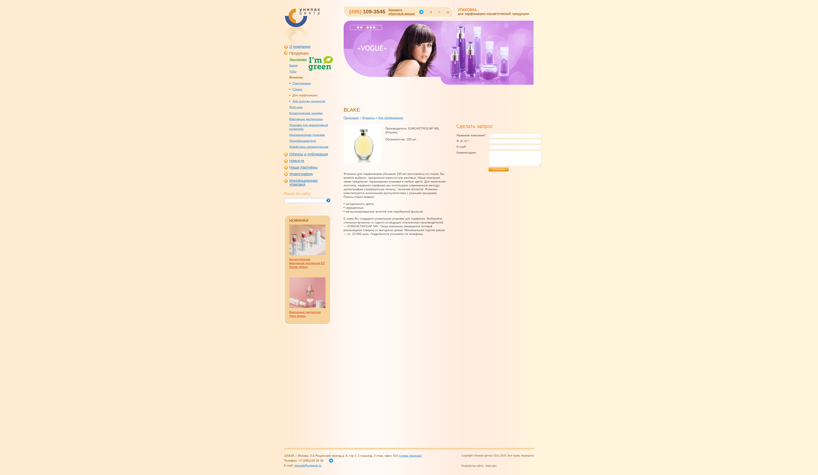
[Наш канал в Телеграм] (421, 12)
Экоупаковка (298, 59)
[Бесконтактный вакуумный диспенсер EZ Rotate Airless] (307, 254)
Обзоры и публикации (308, 154)
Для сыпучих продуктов (308, 101)
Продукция (299, 53)
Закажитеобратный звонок (401, 11)
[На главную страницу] (431, 12)
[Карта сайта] (439, 12)
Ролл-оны (296, 107)
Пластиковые (301, 83)
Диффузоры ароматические (308, 146)
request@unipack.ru (307, 465)
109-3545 (367, 11)
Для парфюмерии (305, 95)
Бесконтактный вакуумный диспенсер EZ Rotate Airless (307, 263)
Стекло (297, 89)
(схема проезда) (410, 455)
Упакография (301, 174)
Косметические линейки (306, 113)
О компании (299, 47)
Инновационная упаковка (307, 135)
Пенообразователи (302, 140)
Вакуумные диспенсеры (306, 119)
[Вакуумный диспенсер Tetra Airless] (307, 307)
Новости (296, 161)
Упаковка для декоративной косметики (308, 127)
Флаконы (296, 77)
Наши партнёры (303, 167)
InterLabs (490, 465)
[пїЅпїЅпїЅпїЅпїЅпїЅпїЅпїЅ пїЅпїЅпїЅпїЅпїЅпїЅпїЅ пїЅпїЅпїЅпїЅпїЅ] (302, 26)
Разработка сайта (472, 465)
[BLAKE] (363, 161)
